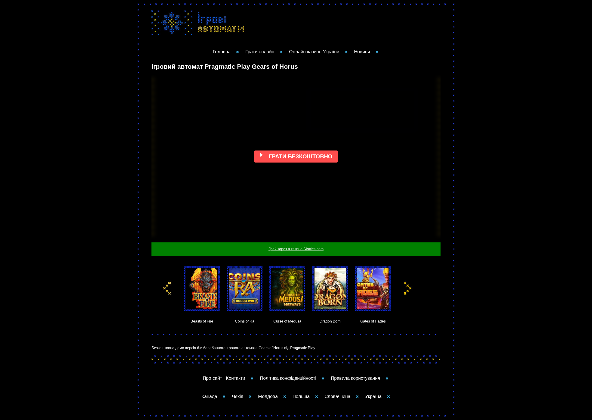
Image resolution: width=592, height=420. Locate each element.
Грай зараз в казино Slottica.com (296, 249)
